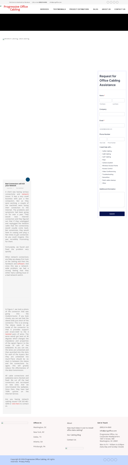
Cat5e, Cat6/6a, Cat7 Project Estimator (16, 437)
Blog (95, 9)
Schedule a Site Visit (112, 58)
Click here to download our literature (28, 2)
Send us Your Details (112, 52)
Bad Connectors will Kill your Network (15, 185)
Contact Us (119, 9)
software (20, 264)
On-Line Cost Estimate (112, 64)
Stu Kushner (20, 188)
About (69, 423)
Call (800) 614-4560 (107, 45)
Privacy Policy (24, 461)
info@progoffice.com (55, 2)
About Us (106, 9)
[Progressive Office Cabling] (15, 9)
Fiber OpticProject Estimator (16, 445)
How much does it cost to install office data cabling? (80, 429)
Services (44, 9)
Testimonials (59, 9)
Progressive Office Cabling (35, 459)
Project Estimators (79, 9)
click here (16, 404)
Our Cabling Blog (74, 435)
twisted (8, 334)
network (25, 194)
